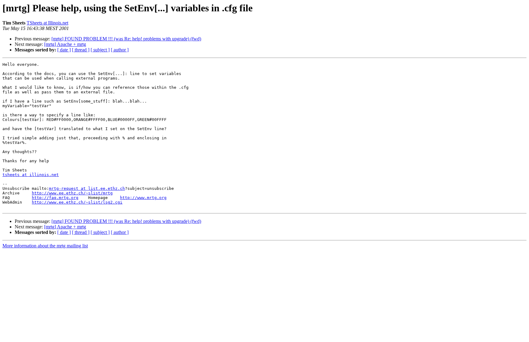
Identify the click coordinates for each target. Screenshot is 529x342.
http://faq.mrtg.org (55, 197)
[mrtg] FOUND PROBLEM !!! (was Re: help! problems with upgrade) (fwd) (126, 38)
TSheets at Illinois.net (47, 22)
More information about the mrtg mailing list (45, 245)
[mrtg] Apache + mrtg (65, 44)
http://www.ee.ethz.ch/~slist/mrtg (72, 193)
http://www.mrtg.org (143, 197)
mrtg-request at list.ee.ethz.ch (87, 188)
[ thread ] (80, 49)
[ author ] (120, 49)
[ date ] (64, 49)
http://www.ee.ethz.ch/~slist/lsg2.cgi (77, 202)
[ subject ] (100, 49)
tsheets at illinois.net (30, 174)
